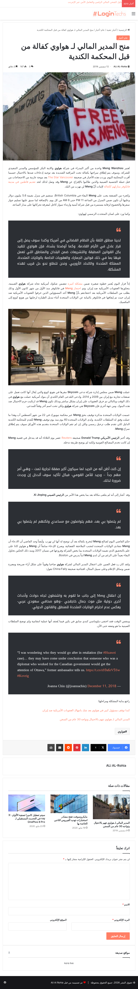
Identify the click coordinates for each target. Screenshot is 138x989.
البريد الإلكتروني (121, 919)
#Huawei (109, 652)
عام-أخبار (100, 29)
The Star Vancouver (60, 177)
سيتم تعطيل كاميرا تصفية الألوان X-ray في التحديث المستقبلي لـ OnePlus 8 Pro (26, 818)
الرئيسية (123, 29)
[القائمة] (133, 15)
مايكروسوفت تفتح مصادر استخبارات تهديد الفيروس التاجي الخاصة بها (71, 820)
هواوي (121, 731)
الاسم (126, 904)
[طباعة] (51, 747)
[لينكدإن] (85, 747)
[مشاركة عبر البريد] (59, 747)
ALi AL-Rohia (120, 66)
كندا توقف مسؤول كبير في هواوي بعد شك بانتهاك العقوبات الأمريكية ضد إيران (86, 710)
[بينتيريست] (76, 747)
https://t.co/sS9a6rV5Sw (103, 670)
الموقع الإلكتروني (58, 919)
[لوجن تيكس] (109, 13)
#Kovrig (23, 676)
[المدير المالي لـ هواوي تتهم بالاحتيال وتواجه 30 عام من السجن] (111, 807)
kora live (69, 963)
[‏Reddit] (68, 747)
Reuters (67, 437)
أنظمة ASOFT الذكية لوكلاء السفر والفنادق (100, 2)
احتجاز (73, 288)
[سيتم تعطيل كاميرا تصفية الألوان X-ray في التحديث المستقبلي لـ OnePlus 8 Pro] (26, 803)
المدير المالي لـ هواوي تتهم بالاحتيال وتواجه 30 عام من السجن (95, 719)
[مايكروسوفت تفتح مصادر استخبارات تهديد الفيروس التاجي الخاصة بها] (68, 804)
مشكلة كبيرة (75, 283)
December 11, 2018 (102, 686)
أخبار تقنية (112, 29)
